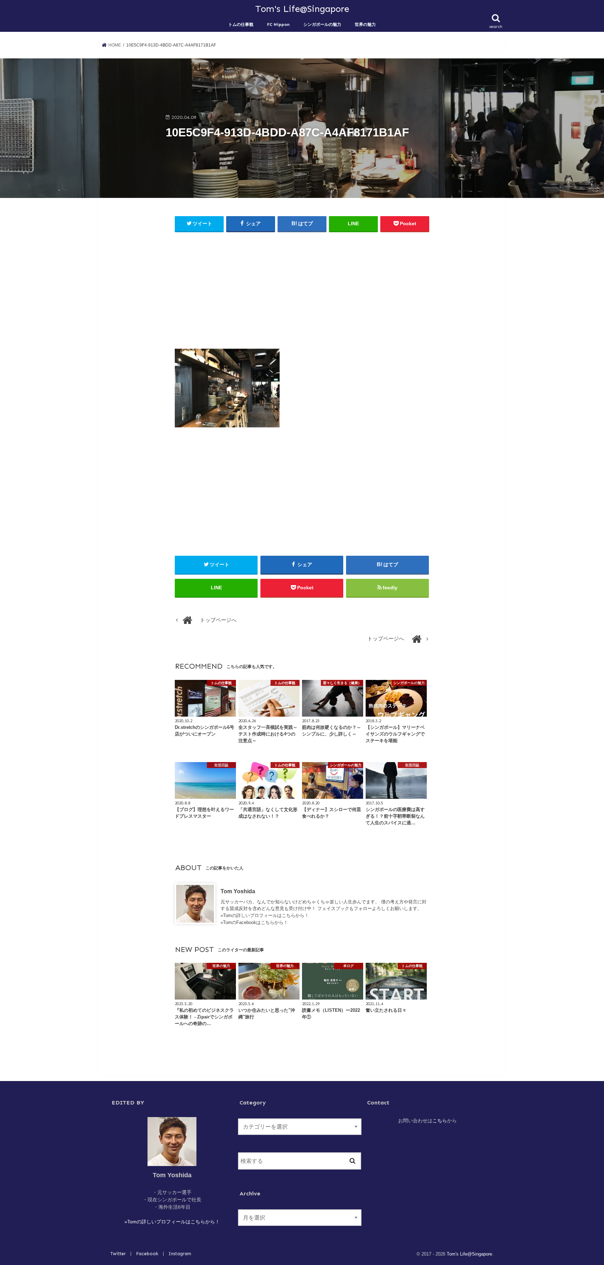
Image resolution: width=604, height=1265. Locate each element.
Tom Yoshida (238, 891)
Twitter (118, 1253)
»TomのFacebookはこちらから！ (254, 922)
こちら (439, 1120)
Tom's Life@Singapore (302, 8)
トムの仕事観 (240, 24)
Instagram (179, 1253)
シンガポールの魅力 (322, 24)
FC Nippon (278, 24)
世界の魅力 (365, 24)
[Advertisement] (302, 288)
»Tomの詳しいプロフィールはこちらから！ (265, 915)
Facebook (147, 1253)
